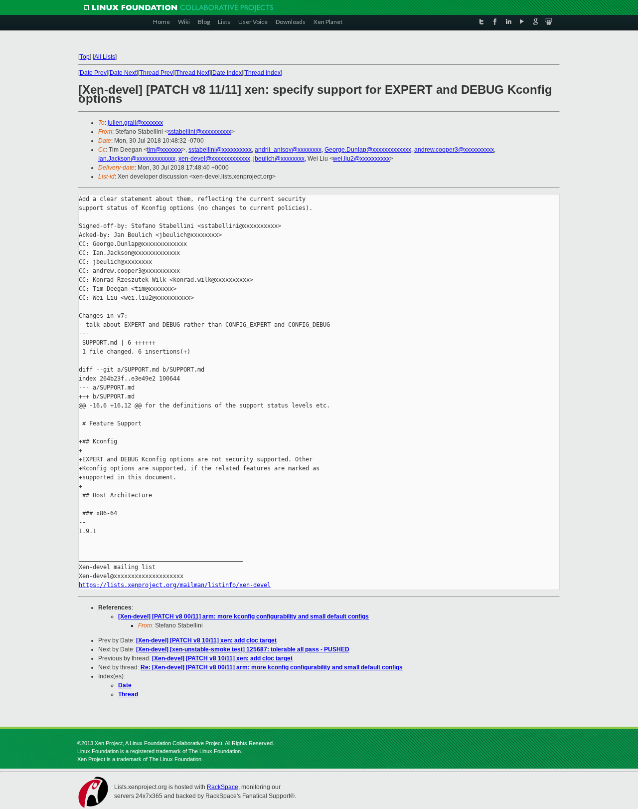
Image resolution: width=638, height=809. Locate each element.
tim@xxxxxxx (164, 149)
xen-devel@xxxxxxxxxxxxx (214, 158)
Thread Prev (156, 72)
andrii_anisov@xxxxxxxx (288, 149)
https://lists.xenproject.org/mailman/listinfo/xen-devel (175, 585)
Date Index (227, 72)
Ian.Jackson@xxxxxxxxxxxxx (136, 158)
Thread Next (192, 72)
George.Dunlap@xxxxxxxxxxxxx (367, 149)
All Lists (104, 56)
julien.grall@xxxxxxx (135, 122)
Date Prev (93, 72)
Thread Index (263, 72)
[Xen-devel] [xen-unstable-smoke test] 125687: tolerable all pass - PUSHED (242, 649)
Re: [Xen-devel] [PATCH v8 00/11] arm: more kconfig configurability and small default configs (272, 667)
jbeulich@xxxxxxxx (279, 158)
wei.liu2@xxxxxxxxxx (361, 158)
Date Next (123, 72)
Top (85, 56)
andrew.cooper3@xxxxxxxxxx (454, 149)
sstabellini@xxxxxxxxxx (199, 131)
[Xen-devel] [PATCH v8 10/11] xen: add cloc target (206, 640)
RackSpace (222, 787)
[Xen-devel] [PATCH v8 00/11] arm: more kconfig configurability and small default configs (243, 616)
